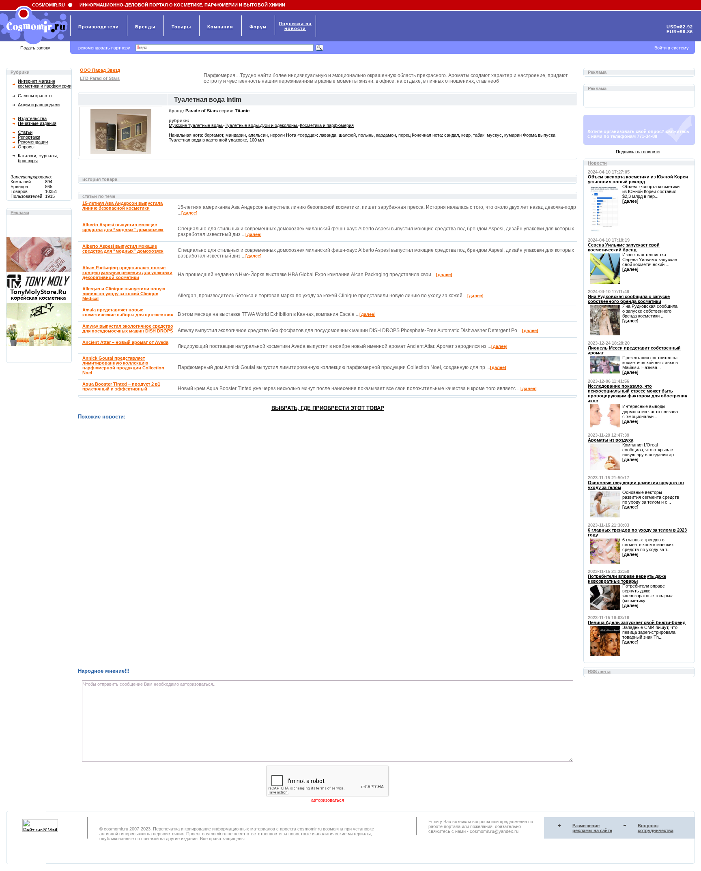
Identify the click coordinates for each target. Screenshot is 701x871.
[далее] (189, 212)
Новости (597, 163)
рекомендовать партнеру (104, 47)
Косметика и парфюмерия (327, 125)
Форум (258, 26)
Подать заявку (35, 47)
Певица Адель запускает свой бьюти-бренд (637, 622)
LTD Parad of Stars (100, 78)
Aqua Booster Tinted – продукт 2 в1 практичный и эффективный (121, 386)
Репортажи (29, 137)
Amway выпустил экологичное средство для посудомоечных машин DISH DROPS (127, 328)
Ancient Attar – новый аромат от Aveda (125, 342)
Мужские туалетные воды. (196, 125)
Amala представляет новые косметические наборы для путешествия (127, 312)
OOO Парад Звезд (100, 70)
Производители (98, 26)
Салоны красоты (35, 95)
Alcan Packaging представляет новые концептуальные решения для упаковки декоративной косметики (127, 272)
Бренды (145, 26)
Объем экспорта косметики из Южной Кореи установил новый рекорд (638, 179)
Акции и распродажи (39, 104)
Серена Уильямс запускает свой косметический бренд (624, 247)
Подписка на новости (638, 151)
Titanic (242, 110)
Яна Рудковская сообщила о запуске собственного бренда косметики (629, 299)
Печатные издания (37, 123)
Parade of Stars (201, 110)
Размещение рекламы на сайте (592, 828)
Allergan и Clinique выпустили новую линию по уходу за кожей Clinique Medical (123, 293)
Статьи (25, 132)
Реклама (20, 212)
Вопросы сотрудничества (655, 828)
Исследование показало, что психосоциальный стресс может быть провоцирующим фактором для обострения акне (637, 393)
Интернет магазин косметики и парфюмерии (44, 83)
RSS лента (599, 671)
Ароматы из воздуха (610, 440)
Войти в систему (671, 47)
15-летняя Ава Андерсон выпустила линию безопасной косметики (122, 205)
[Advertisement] (321, 543)
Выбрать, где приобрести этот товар (327, 408)
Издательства (32, 118)
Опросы (26, 146)
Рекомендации (33, 141)
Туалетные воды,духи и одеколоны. (261, 125)
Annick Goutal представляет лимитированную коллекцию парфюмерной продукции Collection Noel (123, 365)
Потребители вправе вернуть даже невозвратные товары (627, 579)
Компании (220, 26)
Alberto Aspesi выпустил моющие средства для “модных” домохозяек (122, 227)
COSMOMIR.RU (48, 4)
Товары (181, 26)
